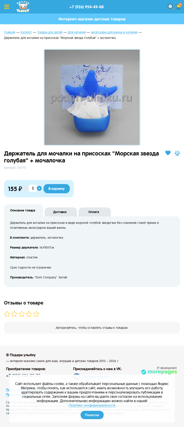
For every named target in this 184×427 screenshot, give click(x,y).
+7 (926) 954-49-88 (86, 6)
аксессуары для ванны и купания (114, 32)
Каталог (26, 32)
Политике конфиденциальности (92, 405)
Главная (9, 32)
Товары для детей (49, 32)
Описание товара (22, 210)
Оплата (93, 212)
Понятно (92, 415)
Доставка (59, 212)
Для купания (77, 32)
